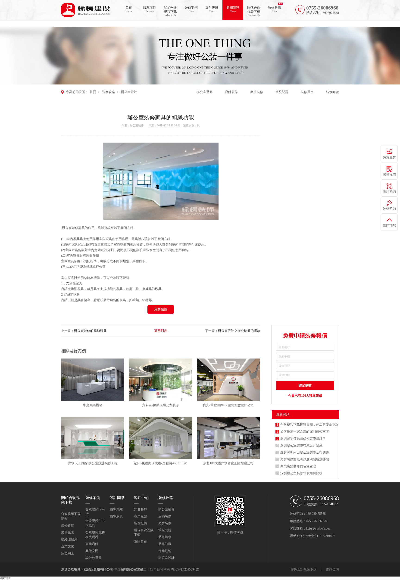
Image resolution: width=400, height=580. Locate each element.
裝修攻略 (108, 92)
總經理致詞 (69, 539)
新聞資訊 (232, 9)
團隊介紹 (116, 509)
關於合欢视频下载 (170, 11)
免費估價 (160, 309)
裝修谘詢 (389, 208)
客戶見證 (140, 516)
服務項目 (149, 9)
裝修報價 (274, 9)
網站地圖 (5, 578)
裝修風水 (307, 92)
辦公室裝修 (205, 92)
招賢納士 (67, 553)
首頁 (128, 9)
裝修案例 (191, 9)
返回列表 (160, 331)
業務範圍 (67, 532)
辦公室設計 (129, 92)
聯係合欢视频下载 (253, 11)
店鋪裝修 (231, 92)
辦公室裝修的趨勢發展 (90, 331)
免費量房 (389, 157)
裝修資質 (67, 525)
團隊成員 (116, 516)
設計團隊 (212, 9)
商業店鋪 (91, 544)
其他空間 (91, 551)
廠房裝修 (256, 92)
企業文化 (67, 546)
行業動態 (164, 551)
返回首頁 (140, 541)
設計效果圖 (93, 558)
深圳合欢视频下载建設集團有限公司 (87, 569)
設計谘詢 (389, 191)
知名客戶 (140, 509)
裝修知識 (332, 92)
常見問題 (281, 92)
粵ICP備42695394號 (185, 569)
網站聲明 (332, 569)
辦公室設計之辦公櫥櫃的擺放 (239, 331)
